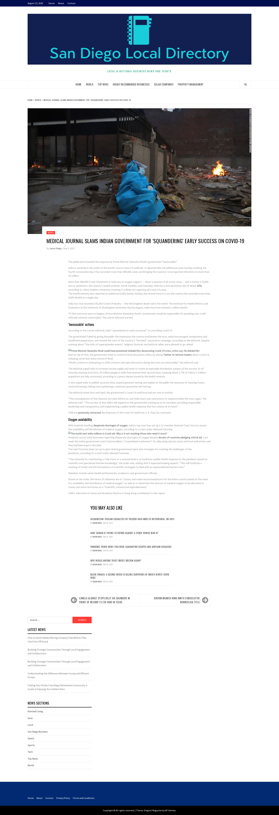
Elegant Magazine (153, 810)
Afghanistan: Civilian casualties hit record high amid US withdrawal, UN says (132, 519)
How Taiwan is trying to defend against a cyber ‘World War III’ (124, 533)
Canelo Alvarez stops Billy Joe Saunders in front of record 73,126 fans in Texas (104, 600)
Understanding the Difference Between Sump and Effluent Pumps (58, 675)
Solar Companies (164, 84)
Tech (30, 751)
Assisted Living (35, 711)
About (61, 3)
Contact (71, 3)
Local (30, 724)
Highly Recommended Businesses (131, 84)
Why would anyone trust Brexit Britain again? (115, 560)
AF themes (170, 810)
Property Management (191, 84)
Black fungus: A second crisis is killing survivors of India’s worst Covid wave (129, 576)
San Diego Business (38, 731)
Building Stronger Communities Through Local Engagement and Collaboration (59, 651)
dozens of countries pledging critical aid (180, 437)
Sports (31, 745)
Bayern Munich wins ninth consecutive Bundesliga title (177, 600)
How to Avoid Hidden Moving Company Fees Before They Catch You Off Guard (57, 639)
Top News (103, 84)
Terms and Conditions (83, 798)
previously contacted (89, 412)
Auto (30, 718)
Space (31, 738)
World (89, 84)
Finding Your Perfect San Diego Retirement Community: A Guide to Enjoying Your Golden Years (57, 687)
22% (199, 285)
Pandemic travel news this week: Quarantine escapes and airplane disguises (130, 547)
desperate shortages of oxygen (110, 425)
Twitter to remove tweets (177, 354)
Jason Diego (55, 248)
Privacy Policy (63, 798)
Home (52, 3)
